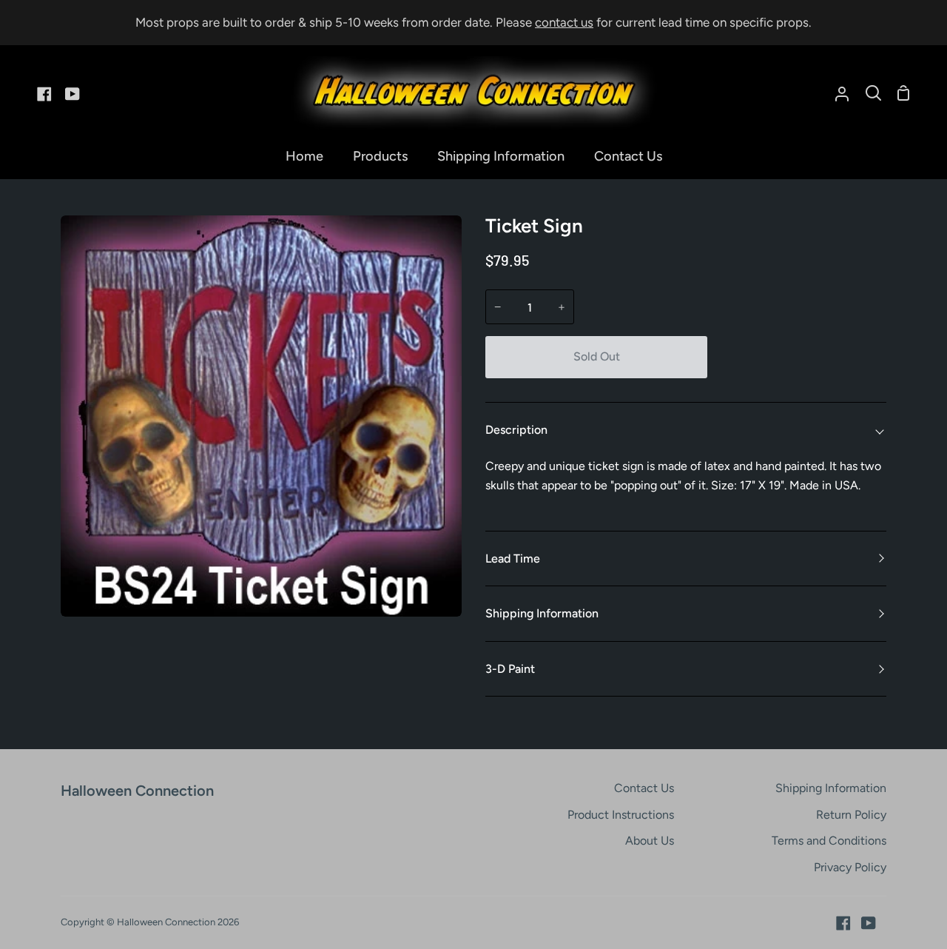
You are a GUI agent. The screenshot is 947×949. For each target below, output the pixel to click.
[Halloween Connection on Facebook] (843, 923)
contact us (564, 22)
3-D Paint (510, 669)
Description (516, 430)
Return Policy (851, 815)
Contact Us (644, 788)
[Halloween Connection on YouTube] (868, 923)
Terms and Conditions (829, 841)
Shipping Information (542, 613)
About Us (649, 841)
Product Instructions (620, 815)
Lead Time (512, 558)
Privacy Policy (850, 867)
